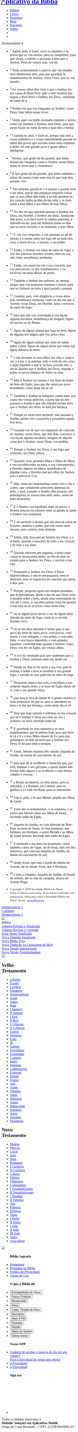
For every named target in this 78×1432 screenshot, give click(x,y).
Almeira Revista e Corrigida (20, 930)
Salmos (15, 1046)
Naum (14, 1102)
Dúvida (16, 1327)
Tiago (13, 1215)
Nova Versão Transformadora (21, 952)
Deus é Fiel (18, 1318)
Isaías (13, 1061)
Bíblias (14, 10)
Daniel (14, 1076)
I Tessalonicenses (21, 1189)
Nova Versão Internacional (19, 948)
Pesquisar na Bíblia (22, 1268)
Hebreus (15, 1211)
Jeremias (15, 1065)
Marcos (15, 1148)
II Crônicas (17, 1028)
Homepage (17, 1264)
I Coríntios (17, 1166)
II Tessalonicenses (22, 1192)
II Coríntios (17, 1170)
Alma (15, 1305)
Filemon (15, 1207)
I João (14, 1226)
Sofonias (15, 1110)
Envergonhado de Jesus (26, 1292)
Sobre (14, 29)
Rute (13, 1005)
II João (14, 1229)
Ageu (13, 1113)
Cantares (15, 1057)
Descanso (18, 1314)
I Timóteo (16, 1196)
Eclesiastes (17, 1054)
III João (15, 1233)
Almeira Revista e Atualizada (21, 926)
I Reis (14, 1016)
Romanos (16, 1162)
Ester (13, 1039)
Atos (13, 1159)
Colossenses (18, 1185)
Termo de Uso (19, 1275)
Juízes (14, 1002)
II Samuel (16, 1013)
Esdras (14, 1031)
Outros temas (20, 1335)
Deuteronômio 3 (12, 907)
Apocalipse (17, 1241)
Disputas (17, 1322)
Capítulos (8, 911)
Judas (13, 1237)
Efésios (15, 1177)
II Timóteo (17, 1200)
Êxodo (14, 983)
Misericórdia (19, 1301)
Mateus (15, 1144)
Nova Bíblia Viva (13, 941)
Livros (14, 14)
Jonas (13, 1095)
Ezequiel (15, 1072)
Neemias (15, 1035)
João (13, 1155)
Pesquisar (16, 17)
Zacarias (15, 1117)
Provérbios (17, 1050)
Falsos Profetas (21, 1296)
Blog (13, 21)
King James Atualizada (17, 933)
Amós (14, 1087)
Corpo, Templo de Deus (26, 1309)
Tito (12, 1203)
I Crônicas (17, 1024)
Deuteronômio (19, 994)
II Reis (14, 1020)
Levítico (15, 987)
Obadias (15, 1091)
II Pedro (15, 1222)
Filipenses (16, 1181)
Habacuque (17, 1106)
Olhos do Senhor (22, 1331)
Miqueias (16, 1098)
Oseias (14, 1080)
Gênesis (15, 979)
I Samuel (16, 1009)
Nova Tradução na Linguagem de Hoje (27, 945)
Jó (11, 1043)
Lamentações (18, 1069)
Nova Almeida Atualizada (19, 937)
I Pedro (15, 1218)
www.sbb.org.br (35, 900)
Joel (12, 1083)
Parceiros (16, 25)
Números (16, 990)
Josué (13, 998)
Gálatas (15, 1174)
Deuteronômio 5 (12, 914)
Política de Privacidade (25, 1272)
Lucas (14, 1151)
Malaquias (17, 1121)
